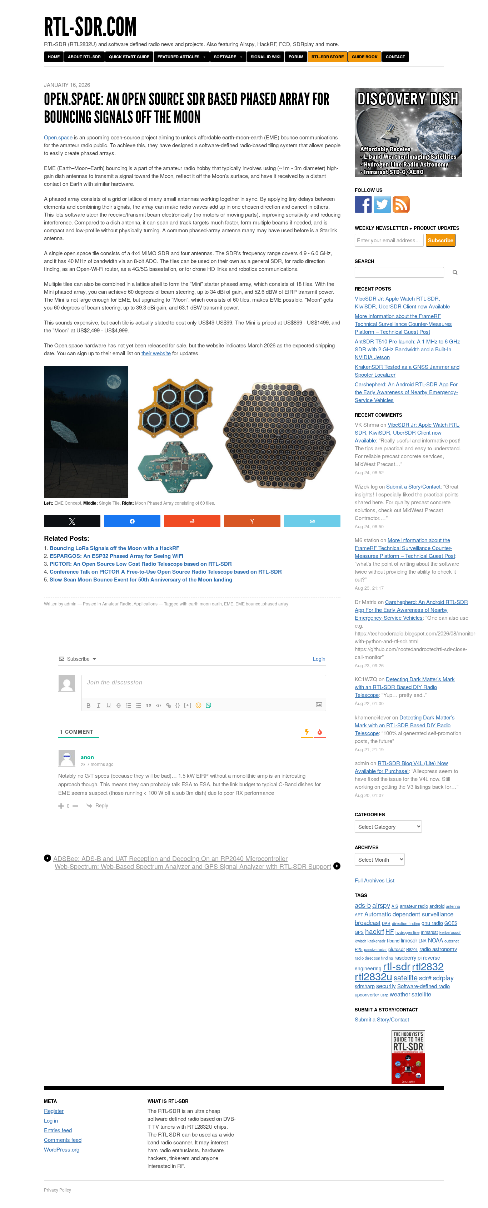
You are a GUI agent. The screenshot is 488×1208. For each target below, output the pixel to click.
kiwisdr (360, 941)
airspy (381, 905)
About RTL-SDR (84, 56)
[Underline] (109, 705)
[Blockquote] (149, 705)
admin (70, 603)
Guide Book (365, 56)
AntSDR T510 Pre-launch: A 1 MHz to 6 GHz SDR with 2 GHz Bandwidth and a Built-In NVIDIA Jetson (407, 349)
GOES (450, 923)
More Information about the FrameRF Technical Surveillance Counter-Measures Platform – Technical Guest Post (403, 323)
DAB (386, 923)
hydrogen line (407, 932)
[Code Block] (159, 705)
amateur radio (414, 905)
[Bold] (89, 705)
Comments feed (62, 1139)
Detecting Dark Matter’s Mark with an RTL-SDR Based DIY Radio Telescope (405, 686)
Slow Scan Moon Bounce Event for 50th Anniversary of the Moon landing (141, 579)
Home (54, 56)
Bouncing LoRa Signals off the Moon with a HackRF (114, 548)
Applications (146, 603)
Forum (296, 56)
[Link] (169, 705)
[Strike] (119, 705)
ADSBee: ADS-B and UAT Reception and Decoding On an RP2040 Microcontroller (170, 858)
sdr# (425, 977)
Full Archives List (374, 880)
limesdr (409, 940)
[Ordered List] (129, 705)
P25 (359, 949)
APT (359, 914)
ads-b (363, 905)
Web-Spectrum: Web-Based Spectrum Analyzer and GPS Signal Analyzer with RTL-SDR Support (193, 866)
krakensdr (376, 941)
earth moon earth (205, 603)
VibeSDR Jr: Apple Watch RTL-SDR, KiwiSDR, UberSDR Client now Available (402, 302)
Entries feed (58, 1130)
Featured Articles (178, 56)
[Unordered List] (139, 705)
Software (225, 56)
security (386, 986)
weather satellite (410, 994)
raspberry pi (408, 957)
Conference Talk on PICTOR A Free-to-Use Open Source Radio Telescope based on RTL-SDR (166, 571)
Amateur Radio (116, 603)
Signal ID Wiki (265, 56)
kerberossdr (450, 932)
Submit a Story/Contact (413, 486)
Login (318, 658)
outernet (451, 941)
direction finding (406, 923)
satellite (406, 977)
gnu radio (432, 922)
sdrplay (443, 977)
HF (389, 931)
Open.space (58, 137)
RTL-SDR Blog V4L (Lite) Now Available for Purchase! (401, 766)
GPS (359, 932)
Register (54, 1110)
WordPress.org (61, 1149)
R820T (412, 949)
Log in (51, 1120)
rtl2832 (428, 966)
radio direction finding (374, 958)
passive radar (375, 949)
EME (228, 603)
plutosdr (396, 949)
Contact (395, 56)
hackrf (374, 931)
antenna (453, 906)
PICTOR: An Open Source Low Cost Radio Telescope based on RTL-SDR (141, 564)
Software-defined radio (423, 986)
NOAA (435, 940)
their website (156, 353)
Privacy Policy (57, 1190)
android (436, 905)
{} (177, 705)
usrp (384, 994)
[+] (188, 705)
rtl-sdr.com (90, 27)
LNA (423, 941)
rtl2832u (373, 976)
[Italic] (99, 705)
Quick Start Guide (129, 56)
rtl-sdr (396, 965)
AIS (395, 906)
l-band (393, 940)
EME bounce (247, 603)
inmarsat (429, 932)
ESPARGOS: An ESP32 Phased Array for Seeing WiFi (116, 556)
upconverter (367, 994)
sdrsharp (365, 986)
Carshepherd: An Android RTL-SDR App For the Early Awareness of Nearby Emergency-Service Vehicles (406, 392)
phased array (275, 603)
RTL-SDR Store (328, 56)
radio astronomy (438, 948)
